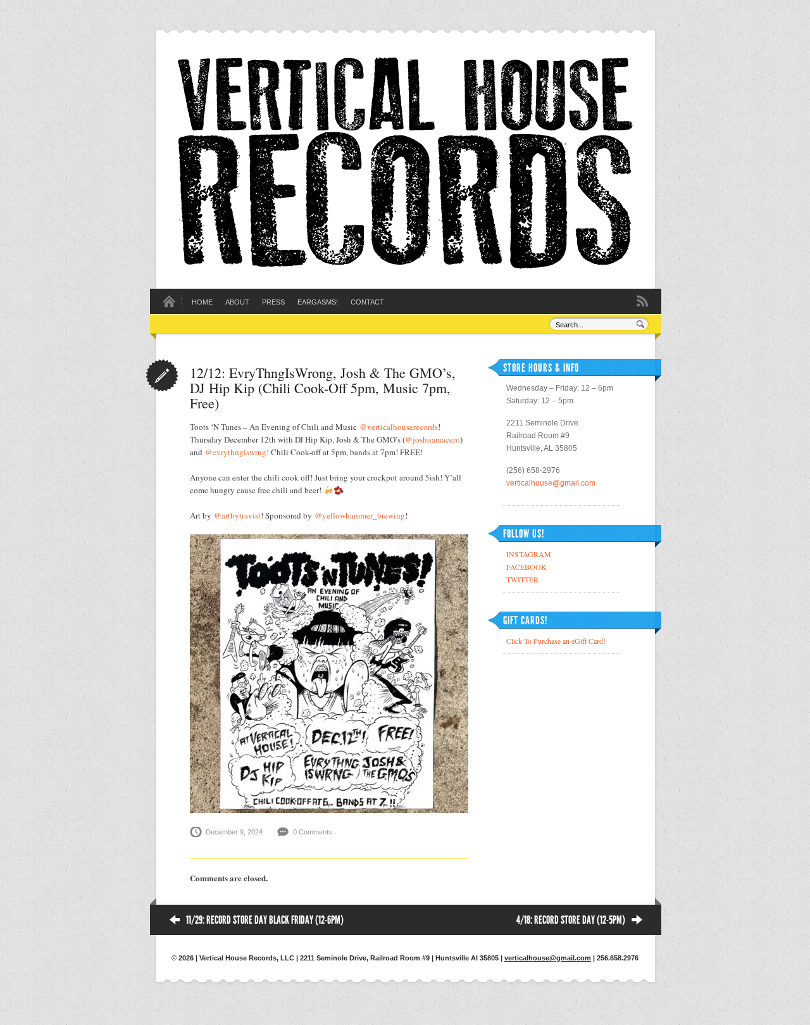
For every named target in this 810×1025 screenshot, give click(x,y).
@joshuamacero (432, 439)
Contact (367, 302)
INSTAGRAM (528, 554)
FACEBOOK (526, 567)
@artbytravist (237, 515)
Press (273, 302)
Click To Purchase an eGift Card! (556, 641)
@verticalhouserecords (398, 426)
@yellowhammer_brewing (360, 515)
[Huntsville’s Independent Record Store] (405, 266)
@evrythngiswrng (235, 452)
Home (202, 302)
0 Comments (312, 832)
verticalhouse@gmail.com (550, 483)
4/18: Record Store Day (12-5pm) (570, 920)
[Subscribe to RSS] (643, 300)
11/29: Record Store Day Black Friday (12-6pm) (265, 920)
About (237, 302)
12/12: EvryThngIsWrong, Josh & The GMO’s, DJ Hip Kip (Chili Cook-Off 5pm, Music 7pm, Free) (323, 387)
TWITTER (522, 579)
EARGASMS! (317, 302)
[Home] (169, 305)
